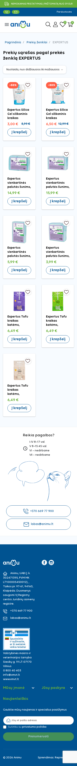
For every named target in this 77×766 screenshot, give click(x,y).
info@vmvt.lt (11, 675)
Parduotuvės (64, 12)
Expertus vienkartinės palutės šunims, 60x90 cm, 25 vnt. (58, 187)
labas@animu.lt (42, 524)
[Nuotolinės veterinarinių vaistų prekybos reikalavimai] (16, 639)
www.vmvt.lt (11, 679)
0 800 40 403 (12, 670)
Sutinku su (27, 726)
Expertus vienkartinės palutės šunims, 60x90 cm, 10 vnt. (19, 256)
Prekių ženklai (36, 42)
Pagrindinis (13, 42)
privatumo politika (34, 726)
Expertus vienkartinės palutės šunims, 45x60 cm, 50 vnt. (19, 187)
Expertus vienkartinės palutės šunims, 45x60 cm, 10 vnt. (58, 256)
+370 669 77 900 (42, 511)
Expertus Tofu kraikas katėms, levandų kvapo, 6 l (18, 325)
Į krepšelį (19, 132)
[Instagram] (51, 562)
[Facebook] (44, 562)
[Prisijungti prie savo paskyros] (55, 24)
